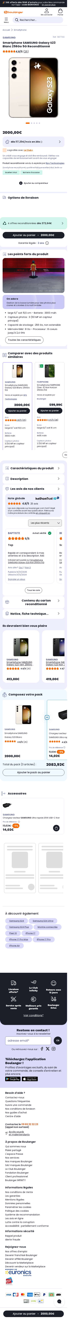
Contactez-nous (14, 1097)
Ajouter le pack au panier (33, 772)
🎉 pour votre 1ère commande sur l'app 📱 (33, 3)
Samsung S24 (16, 920)
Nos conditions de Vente (19, 1192)
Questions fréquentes (17, 1101)
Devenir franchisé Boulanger (21, 1255)
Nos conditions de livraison (20, 1108)
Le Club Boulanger (15, 1169)
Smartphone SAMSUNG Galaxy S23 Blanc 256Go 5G (16, 736)
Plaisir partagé (13, 1150)
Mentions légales (14, 1199)
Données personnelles (17, 1203)
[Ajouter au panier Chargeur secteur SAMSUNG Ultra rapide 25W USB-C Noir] (56, 828)
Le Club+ (28, 150)
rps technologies (55, 163)
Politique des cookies (17, 1211)
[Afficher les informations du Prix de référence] (64, 747)
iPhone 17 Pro (44, 939)
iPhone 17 (30, 933)
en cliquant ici (43, 513)
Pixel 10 (13, 933)
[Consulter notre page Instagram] (54, 1050)
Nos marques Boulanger (18, 1161)
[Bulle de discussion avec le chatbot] (59, 1301)
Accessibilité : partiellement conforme (27, 1226)
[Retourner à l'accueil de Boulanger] (13, 12)
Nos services (12, 1157)
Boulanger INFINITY (15, 1180)
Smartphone (20, 30)
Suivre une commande (18, 1105)
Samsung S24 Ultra (43, 920)
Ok (57, 1040)
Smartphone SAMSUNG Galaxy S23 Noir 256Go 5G (26, 561)
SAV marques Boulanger (18, 1165)
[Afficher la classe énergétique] (42, 366)
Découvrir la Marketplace (19, 1262)
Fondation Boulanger (17, 1172)
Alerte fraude (12, 1239)
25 (26, 51)
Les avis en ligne (14, 1218)
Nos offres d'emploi (16, 1251)
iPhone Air (14, 945)
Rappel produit (13, 1235)
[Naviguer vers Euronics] (33, 1272)
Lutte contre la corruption (20, 1222)
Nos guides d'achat (16, 1112)
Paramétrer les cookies (18, 1207)
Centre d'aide (13, 1116)
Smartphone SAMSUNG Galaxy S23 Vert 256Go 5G (19, 665)
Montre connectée (47, 927)
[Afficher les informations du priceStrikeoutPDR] (19, 822)
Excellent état (11, 172)
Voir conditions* (33, 1015)
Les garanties (12, 1196)
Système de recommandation (22, 1214)
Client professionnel (16, 1176)
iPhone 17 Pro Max (18, 939)
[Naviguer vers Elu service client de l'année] (33, 1281)
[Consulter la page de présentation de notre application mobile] (13, 1079)
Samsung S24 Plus (19, 927)
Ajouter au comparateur (36, 183)
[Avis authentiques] (46, 498)
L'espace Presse (14, 1154)
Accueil (6, 30)
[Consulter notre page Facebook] (42, 1050)
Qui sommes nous (15, 1146)
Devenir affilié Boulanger (19, 1259)
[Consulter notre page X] (48, 1050)
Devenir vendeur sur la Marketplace (25, 1266)
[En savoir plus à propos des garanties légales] (47, 243)
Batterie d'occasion (31, 172)
